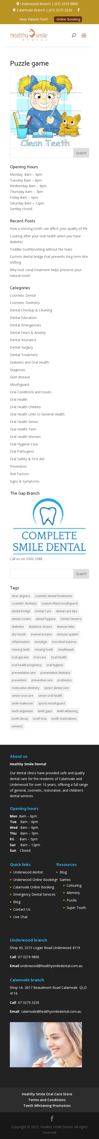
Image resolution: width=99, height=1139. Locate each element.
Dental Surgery (21, 347)
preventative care (24, 673)
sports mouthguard (51, 703)
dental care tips (66, 611)
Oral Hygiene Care (24, 444)
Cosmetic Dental (23, 295)
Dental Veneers (71, 619)
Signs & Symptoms (24, 481)
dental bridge (21, 611)
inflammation (21, 642)
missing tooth (44, 649)
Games (65, 879)
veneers (17, 726)
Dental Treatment (24, 354)
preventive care (42, 680)
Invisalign (41, 642)
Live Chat (20, 916)
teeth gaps (45, 711)
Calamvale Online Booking (33, 887)
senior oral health (50, 696)
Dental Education (23, 317)
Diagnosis (17, 369)
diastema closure (40, 627)
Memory (73, 892)
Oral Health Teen (23, 429)
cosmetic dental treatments (53, 596)
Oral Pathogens (22, 451)
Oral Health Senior (24, 421)
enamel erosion (41, 634)
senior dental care (56, 688)
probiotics (64, 680)
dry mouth (19, 634)
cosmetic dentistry (24, 603)
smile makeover (22, 703)
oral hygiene (54, 665)
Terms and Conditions (47, 1099)
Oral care (39, 657)
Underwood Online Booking (34, 879)
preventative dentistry (55, 673)
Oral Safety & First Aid (27, 459)
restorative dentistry (25, 688)
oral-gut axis (20, 657)
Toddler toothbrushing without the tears (41, 249)
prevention (19, 680)
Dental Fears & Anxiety (28, 332)
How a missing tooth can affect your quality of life (48, 228)
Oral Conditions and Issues (30, 392)
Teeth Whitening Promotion (47, 1105)
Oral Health (18, 399)
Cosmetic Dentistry (25, 302)
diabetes (18, 627)
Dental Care (43, 611)
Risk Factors (19, 473)
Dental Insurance (23, 339)
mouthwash (66, 649)
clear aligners (21, 596)
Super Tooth (76, 907)
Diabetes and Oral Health (29, 362)
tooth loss (40, 719)
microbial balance (64, 642)
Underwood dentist (28, 872)
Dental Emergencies (25, 325)
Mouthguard (19, 384)
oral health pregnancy (27, 665)
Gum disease (20, 377)
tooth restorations (63, 719)
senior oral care (22, 696)
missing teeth (21, 649)
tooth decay (20, 719)
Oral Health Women (25, 436)
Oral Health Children (25, 407)
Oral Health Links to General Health (37, 414)
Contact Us (22, 909)
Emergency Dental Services (34, 894)
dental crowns (21, 619)
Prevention (18, 466)
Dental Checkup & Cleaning (31, 310)
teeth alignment (22, 711)
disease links (65, 627)
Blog (16, 902)
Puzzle (72, 900)
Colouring (74, 885)
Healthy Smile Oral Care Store (47, 1094)
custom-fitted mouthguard (60, 603)
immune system (67, 634)
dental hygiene (46, 619)
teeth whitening (67, 711)
